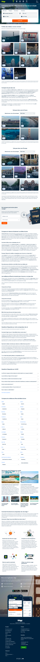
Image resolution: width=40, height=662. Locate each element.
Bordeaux (17, 74)
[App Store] (24, 591)
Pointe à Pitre (22, 447)
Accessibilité (7, 647)
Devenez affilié (8, 632)
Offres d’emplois (8, 635)
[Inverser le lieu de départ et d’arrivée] (20, 13)
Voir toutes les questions (6, 392)
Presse (6, 633)
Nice (22, 37)
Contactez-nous (8, 638)
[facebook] (17, 658)
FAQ (6, 636)
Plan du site (7, 646)
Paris (3, 122)
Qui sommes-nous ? (8, 629)
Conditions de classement (9, 641)
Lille (3, 49)
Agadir (3, 401)
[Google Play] (16, 591)
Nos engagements (8, 630)
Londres (21, 426)
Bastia (21, 411)
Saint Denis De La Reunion (6, 457)
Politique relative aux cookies (10, 643)
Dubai (3, 421)
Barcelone (4, 161)
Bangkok (21, 406)
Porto (22, 161)
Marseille (4, 37)
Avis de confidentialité (9, 644)
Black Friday (23, 631)
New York (3, 442)
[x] (21, 658)
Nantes (22, 62)
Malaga (22, 185)
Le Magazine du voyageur (25, 630)
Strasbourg (22, 457)
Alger (3, 62)
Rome (28, 173)
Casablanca (4, 416)
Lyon (28, 49)
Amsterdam (4, 185)
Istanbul (16, 173)
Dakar (21, 416)
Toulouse (16, 49)
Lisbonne (4, 173)
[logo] (3, 1)
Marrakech (4, 74)
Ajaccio (3, 135)
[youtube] (23, 658)
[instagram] (19, 658)
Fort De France (23, 421)
